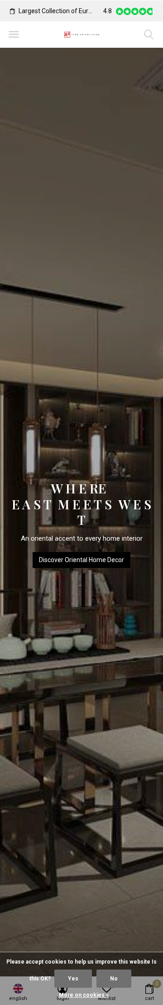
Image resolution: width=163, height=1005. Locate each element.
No (114, 978)
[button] (13, 34)
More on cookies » (84, 995)
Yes (73, 978)
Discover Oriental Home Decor (81, 559)
